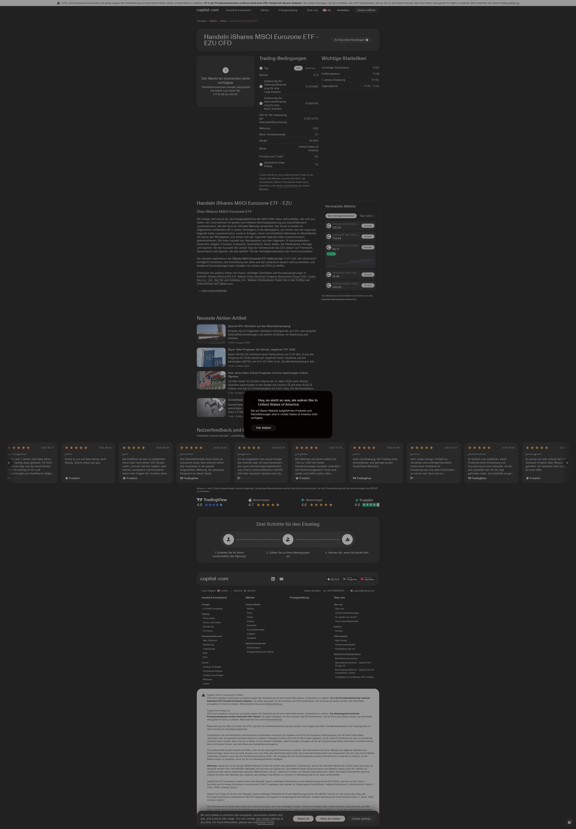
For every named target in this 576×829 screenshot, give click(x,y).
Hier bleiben (263, 427)
